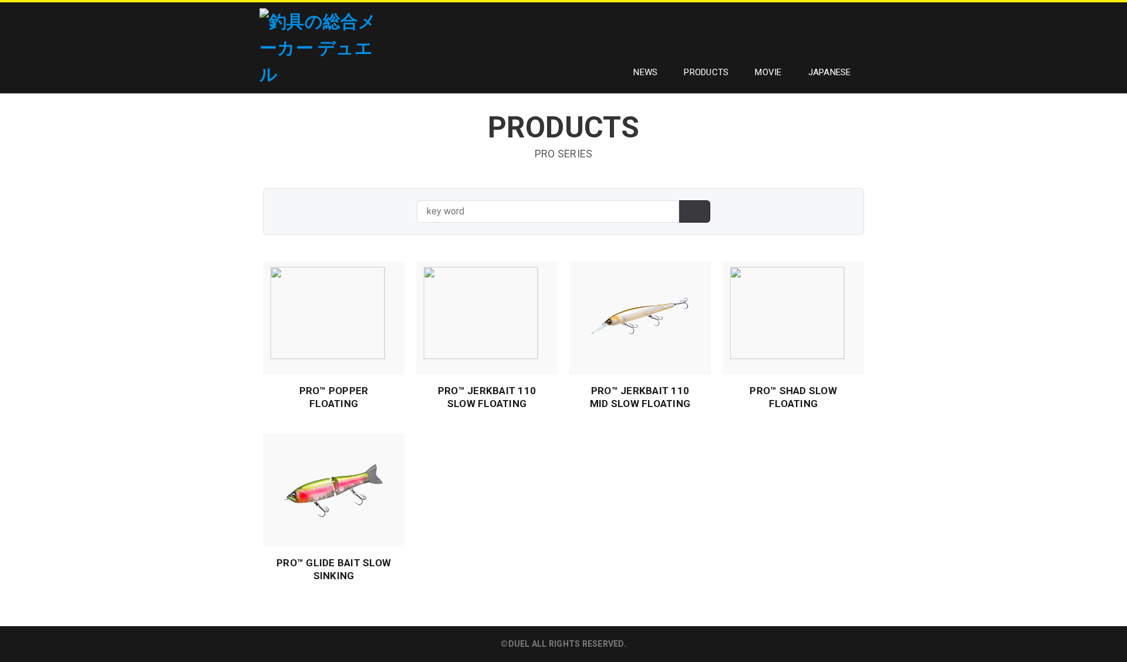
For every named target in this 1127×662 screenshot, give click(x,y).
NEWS (645, 72)
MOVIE (768, 72)
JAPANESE (829, 72)
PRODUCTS (706, 72)
